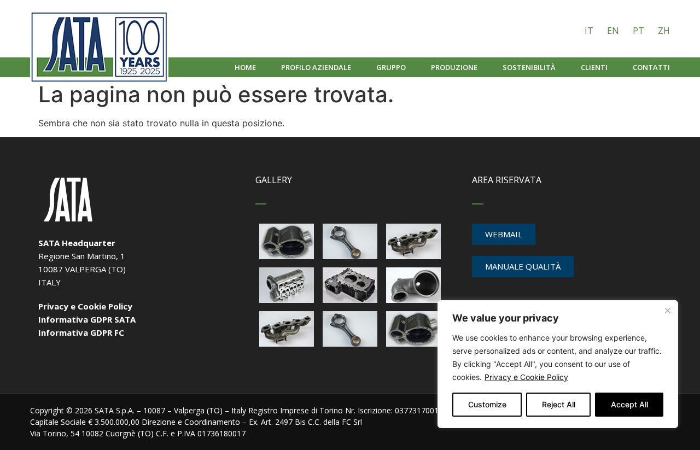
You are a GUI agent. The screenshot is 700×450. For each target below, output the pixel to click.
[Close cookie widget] (667, 310)
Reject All (558, 404)
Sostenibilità (529, 67)
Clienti (594, 67)
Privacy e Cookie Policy (526, 377)
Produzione (454, 67)
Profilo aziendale (316, 67)
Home (245, 67)
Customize (487, 404)
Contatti (651, 67)
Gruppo (391, 67)
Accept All (629, 404)
